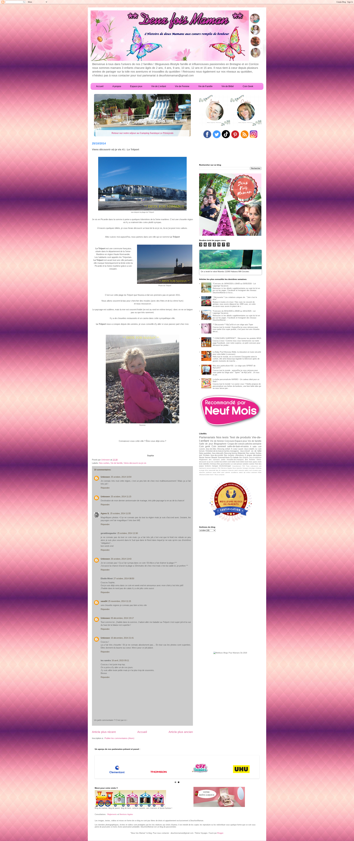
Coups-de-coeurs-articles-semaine (244, 444)
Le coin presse (236, 464)
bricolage (252, 468)
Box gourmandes (223, 464)
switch (241, 472)
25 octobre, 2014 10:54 (121, 477)
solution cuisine (248, 464)
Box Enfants (243, 457)
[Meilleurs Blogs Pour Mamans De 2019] (230, 653)
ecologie (202, 470)
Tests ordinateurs (252, 466)
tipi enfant (247, 472)
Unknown (105, 477)
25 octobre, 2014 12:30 (127, 533)
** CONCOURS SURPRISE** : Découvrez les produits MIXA (237, 338)
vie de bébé (256, 451)
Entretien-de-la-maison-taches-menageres (222, 451)
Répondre (105, 488)
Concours (229, 441)
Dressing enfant (223, 449)
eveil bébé (231, 462)
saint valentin (225, 472)
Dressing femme (230, 453)
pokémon (209, 472)
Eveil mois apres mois (253, 462)
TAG (243, 466)
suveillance (234, 472)
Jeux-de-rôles (211, 449)
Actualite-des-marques (235, 459)
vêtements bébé (204, 474)
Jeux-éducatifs (218, 453)
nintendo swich (233, 470)
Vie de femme (217, 441)
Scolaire (206, 455)
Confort (216, 462)
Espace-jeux (241, 441)
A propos (248, 455)
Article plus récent (104, 731)
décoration (257, 455)
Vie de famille (116, 463)
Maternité (241, 453)
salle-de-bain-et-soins (238, 446)
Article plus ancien (181, 731)
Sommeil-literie (224, 457)
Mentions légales (226, 468)
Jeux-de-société (216, 455)
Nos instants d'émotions (234, 455)
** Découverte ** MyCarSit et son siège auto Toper (233, 325)
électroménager (225, 466)
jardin (223, 459)
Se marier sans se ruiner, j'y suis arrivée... (142, 133)
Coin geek (204, 446)
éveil (211, 474)
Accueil (142, 731)
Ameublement (236, 466)
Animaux (213, 464)
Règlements (112, 814)
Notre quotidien (205, 453)
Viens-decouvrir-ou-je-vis (135, 463)
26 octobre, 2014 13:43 (121, 559)
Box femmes (250, 459)
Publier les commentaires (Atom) (119, 738)
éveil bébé (240, 462)
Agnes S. (105, 513)
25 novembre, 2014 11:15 (119, 601)
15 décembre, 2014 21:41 (122, 638)
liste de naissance (222, 470)
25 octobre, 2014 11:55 (120, 513)
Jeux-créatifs (249, 449)
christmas (258, 468)
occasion (255, 470)
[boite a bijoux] (219, 797)
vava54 (104, 601)
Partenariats (207, 437)
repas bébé (216, 472)
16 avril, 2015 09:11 (120, 660)
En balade (234, 457)
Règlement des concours (209, 459)
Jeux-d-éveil (245, 451)
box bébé (223, 462)
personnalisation (212, 468)
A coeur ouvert (237, 449)
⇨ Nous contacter (218, 474)
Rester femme (205, 457)
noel (250, 470)
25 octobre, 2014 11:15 (121, 496)
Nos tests (222, 437)
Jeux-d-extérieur (255, 457)
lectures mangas (211, 466)
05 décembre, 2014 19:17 (122, 618)
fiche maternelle (210, 470)
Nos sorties (104, 463)
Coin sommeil (219, 446)
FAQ (219, 468)
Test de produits (240, 437)
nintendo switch (243, 470)
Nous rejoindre (237, 468)
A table (253, 446)
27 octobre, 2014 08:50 (124, 578)
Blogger (220, 833)
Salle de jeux (206, 444)
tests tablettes (204, 464)
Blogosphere (220, 444)
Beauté (214, 457)
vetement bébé (256, 472)
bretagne (245, 468)
